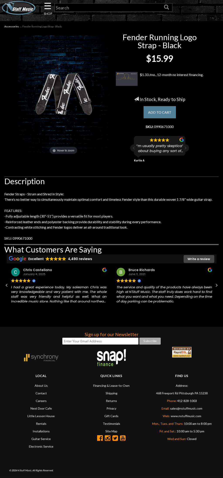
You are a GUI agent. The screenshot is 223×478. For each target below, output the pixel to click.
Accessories (11, 26)
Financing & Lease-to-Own (111, 385)
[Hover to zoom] (63, 94)
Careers (41, 401)
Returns (111, 401)
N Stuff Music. (24, 470)
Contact (41, 393)
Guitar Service (41, 439)
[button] (185, 148)
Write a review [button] (199, 259)
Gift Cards (111, 416)
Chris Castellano (37, 270)
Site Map (111, 431)
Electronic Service (41, 446)
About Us (41, 385)
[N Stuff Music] (18, 7)
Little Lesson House (41, 416)
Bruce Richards (141, 270)
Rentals (41, 423)
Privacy (111, 408)
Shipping (111, 393)
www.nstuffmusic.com (186, 416)
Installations (41, 431)
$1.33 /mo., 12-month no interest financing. (171, 75)
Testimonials (111, 423)
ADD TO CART (159, 112)
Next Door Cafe (41, 408)
